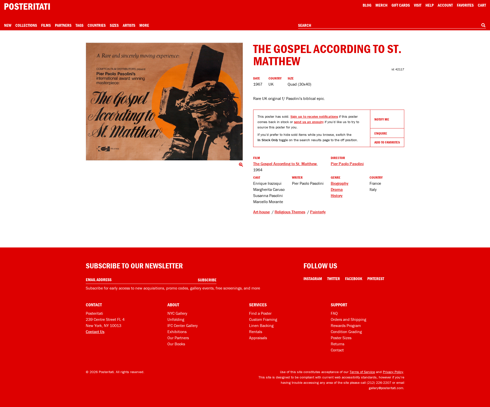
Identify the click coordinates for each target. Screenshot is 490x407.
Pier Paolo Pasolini (347, 163)
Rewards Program (346, 325)
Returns (337, 343)
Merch (381, 5)
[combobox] (392, 25)
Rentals (255, 331)
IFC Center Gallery (182, 325)
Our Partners (178, 337)
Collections (26, 25)
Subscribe (207, 279)
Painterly (318, 211)
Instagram (312, 278)
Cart (482, 5)
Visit (417, 5)
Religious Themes (290, 211)
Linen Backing (261, 325)
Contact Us (95, 331)
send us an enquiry (309, 122)
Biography (339, 183)
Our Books (176, 343)
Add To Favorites (387, 142)
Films (46, 25)
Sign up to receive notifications (314, 116)
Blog (367, 5)
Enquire (380, 133)
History (336, 195)
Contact (337, 349)
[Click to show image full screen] (164, 102)
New (7, 25)
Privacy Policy (393, 372)
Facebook (353, 278)
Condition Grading (346, 331)
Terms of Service (362, 372)
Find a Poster (260, 313)
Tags (79, 25)
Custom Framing (263, 319)
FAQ (334, 313)
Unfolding (175, 319)
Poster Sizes (341, 337)
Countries (97, 25)
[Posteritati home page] (27, 6)
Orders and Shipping (348, 319)
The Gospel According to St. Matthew (285, 163)
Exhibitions (177, 331)
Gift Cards (400, 5)
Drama (337, 189)
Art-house (261, 211)
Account (445, 5)
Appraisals (258, 337)
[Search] (483, 25)
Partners (63, 25)
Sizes (114, 25)
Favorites (465, 5)
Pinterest (375, 278)
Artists (129, 25)
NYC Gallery (177, 313)
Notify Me (381, 119)
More (144, 25)
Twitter (333, 278)
